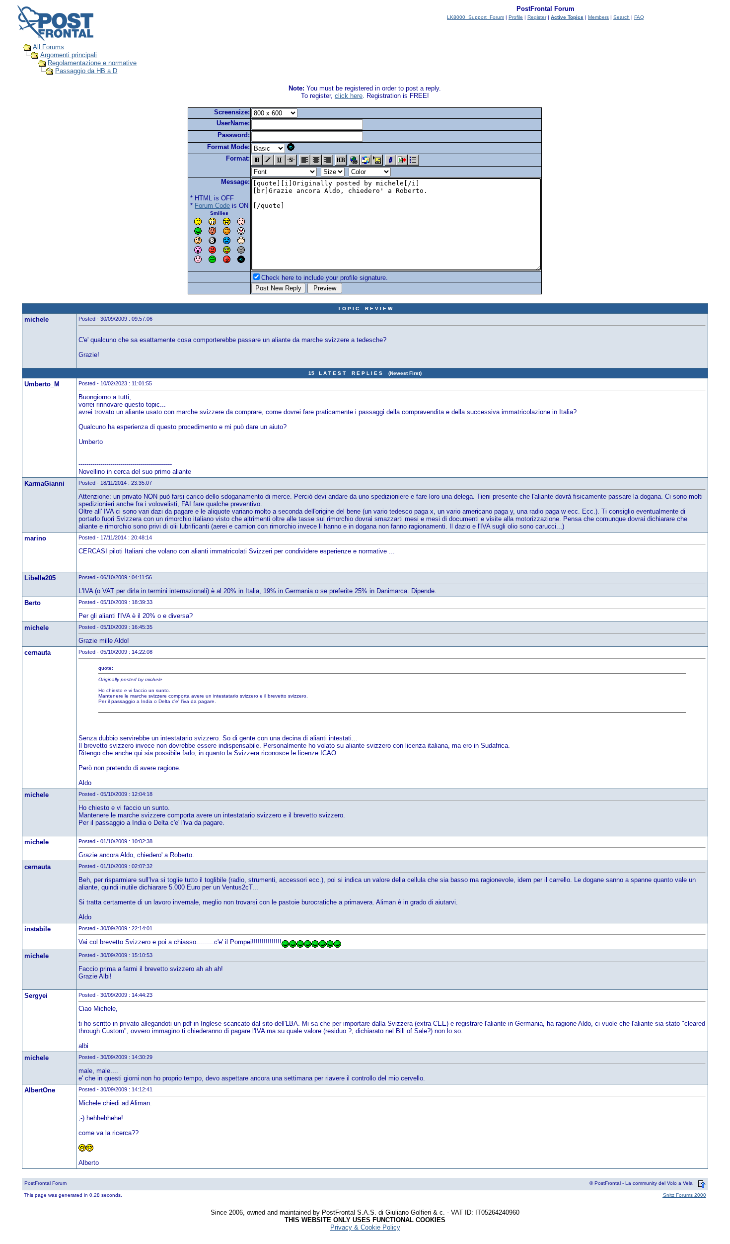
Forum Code (212, 205)
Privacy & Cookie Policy (365, 1227)
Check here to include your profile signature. (324, 277)
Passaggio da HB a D (86, 71)
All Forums (48, 47)
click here (349, 95)
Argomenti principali (68, 55)
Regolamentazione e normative (92, 63)
